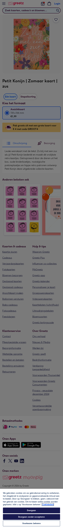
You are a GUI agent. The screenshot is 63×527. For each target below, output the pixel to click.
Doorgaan (31, 510)
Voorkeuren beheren (31, 523)
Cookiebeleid (48, 504)
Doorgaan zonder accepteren (31, 517)
